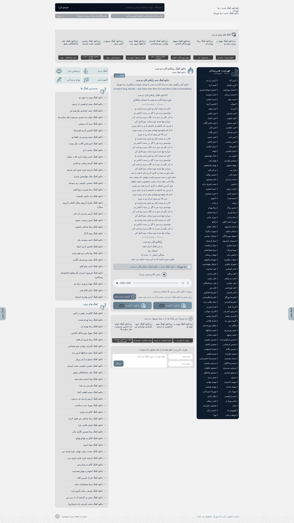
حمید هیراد (231, 198)
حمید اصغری (211, 189)
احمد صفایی (211, 99)
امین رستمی (231, 142)
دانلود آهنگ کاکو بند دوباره (91, 412)
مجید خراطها (211, 330)
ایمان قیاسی (231, 151)
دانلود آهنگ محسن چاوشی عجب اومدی (85, 366)
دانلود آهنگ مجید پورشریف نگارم (88, 260)
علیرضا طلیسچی (209, 297)
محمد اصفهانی (210, 349)
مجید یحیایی (211, 335)
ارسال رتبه (152, 251)
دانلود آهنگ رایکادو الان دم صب (170, 68)
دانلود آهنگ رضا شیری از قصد (89, 339)
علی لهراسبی (230, 288)
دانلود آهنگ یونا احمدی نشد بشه (89, 379)
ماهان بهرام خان (209, 325)
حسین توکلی (211, 175)
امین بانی (232, 137)
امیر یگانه (212, 132)
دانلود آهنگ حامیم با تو (93, 150)
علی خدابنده (211, 269)
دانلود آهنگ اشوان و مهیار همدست (87, 471)
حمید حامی (231, 193)
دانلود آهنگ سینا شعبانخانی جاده (88, 484)
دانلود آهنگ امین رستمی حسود (89, 220)
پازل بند (233, 170)
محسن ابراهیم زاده (228, 339)
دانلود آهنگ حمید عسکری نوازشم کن (86, 111)
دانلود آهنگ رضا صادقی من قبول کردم (85, 418)
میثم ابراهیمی (230, 396)
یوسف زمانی (230, 415)
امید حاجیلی (231, 113)
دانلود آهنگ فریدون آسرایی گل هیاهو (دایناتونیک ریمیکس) (82, 275)
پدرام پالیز (212, 170)
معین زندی (212, 377)
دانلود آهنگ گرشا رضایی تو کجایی (88, 163)
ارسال (118, 363)
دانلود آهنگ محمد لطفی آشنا (90, 392)
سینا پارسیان (211, 241)
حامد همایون (211, 179)
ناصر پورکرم (231, 401)
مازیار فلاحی (211, 321)
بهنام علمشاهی (210, 165)
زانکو (214, 222)
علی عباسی (231, 283)
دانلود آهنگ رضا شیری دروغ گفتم (88, 190)
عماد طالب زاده (209, 302)
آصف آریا (212, 85)
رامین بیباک (231, 208)
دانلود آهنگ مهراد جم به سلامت (89, 405)
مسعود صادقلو (210, 373)
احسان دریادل (230, 94)
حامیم (233, 184)
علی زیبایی (211, 278)
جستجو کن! (63, 7)
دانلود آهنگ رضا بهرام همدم (90, 320)
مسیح (233, 377)
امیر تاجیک (212, 118)
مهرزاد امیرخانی (209, 391)
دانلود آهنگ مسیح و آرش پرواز (89, 359)
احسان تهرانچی (229, 90)
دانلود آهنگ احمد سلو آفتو (91, 266)
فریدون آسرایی (229, 311)
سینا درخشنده (210, 245)
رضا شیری (232, 212)
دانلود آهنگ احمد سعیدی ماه (90, 240)
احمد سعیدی (211, 94)
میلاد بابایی (211, 396)
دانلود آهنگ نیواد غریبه (93, 445)
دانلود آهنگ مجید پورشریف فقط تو (87, 137)
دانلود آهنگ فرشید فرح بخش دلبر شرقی (84, 170)
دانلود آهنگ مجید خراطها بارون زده (87, 353)
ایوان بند (232, 156)
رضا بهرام (212, 208)
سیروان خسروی (229, 241)
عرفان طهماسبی (209, 264)
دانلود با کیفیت (170, 305)
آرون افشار (231, 85)
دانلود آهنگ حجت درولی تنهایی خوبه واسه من (82, 451)
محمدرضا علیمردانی (208, 358)
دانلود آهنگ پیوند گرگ (93, 233)
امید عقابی (211, 113)
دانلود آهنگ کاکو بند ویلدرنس (90, 464)
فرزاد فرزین (211, 307)
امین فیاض (211, 142)
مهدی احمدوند (230, 382)
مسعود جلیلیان (210, 368)
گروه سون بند (230, 321)
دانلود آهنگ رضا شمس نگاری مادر (87, 432)
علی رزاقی (231, 274)
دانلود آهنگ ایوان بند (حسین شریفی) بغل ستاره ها (80, 117)
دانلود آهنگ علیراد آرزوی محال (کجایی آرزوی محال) (83, 205)
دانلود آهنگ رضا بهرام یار (92, 326)
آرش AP (232, 80)
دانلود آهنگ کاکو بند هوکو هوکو (89, 438)
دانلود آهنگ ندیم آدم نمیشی (91, 124)
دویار (234, 203)
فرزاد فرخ (232, 307)
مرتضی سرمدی (229, 368)
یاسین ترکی (211, 410)
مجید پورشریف (230, 330)
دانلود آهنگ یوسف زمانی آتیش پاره (87, 491)
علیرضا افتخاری (210, 292)
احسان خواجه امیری (208, 90)
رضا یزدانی (231, 217)
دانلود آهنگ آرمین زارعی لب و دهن (87, 399)
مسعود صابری (230, 373)
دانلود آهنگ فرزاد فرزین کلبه (90, 478)
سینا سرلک (231, 250)
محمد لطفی (211, 354)
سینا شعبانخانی (210, 250)
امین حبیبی (211, 137)
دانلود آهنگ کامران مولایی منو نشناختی (85, 346)
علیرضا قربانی (230, 302)
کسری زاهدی (230, 316)
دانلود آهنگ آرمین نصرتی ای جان (88, 214)
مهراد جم (232, 391)
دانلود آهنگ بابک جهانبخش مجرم (88, 176)
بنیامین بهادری (230, 160)
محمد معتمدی (230, 358)
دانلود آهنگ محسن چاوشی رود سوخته (86, 183)
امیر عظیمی (231, 127)
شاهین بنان (231, 255)
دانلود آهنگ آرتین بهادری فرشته (89, 297)
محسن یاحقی (210, 344)
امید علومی (231, 118)
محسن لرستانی (229, 344)
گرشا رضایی (211, 316)
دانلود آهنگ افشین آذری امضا (90, 246)
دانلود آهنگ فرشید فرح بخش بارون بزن (85, 458)
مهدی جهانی (211, 382)
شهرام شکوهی (210, 259)
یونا (214, 415)
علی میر (213, 288)
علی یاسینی (231, 292)
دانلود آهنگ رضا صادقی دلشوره (89, 227)
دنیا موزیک (182, 267)
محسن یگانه (231, 349)
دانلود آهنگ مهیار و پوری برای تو (88, 284)
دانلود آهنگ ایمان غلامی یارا (90, 425)
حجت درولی (231, 189)
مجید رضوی (231, 335)
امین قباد (232, 146)
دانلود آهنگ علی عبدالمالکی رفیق (88, 372)
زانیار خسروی (230, 226)
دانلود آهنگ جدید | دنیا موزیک (226, 13)
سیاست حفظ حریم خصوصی (74, 516)
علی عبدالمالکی (209, 283)
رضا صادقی (211, 212)
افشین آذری (211, 104)
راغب (214, 203)
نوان (234, 405)
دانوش (213, 198)
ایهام (214, 151)
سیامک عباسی (210, 236)
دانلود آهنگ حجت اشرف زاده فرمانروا (85, 504)
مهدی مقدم (231, 387)
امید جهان (212, 109)
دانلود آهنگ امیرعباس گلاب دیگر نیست (85, 143)
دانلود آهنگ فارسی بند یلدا (91, 386)
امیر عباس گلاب (209, 123)
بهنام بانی (212, 160)
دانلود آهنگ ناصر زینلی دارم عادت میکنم (85, 157)
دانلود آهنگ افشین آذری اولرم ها (88, 130)
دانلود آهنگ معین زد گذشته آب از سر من (84, 497)
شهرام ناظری (230, 264)
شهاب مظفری (230, 259)
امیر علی (212, 127)
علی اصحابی (231, 269)
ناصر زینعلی (211, 401)
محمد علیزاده (230, 354)
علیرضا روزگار (230, 297)
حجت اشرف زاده (209, 184)
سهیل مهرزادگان (229, 236)
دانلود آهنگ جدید (227, 25)
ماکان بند (232, 325)
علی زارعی (211, 274)
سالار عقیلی (211, 226)
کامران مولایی (210, 311)
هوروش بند (231, 410)
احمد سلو (232, 99)
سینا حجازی (231, 245)
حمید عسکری (210, 193)
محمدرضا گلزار (230, 363)
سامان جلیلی (230, 231)
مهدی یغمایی (211, 387)
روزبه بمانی (211, 217)
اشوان (233, 104)
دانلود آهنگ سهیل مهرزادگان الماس (87, 333)
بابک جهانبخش (210, 156)
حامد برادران (230, 179)
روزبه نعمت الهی (229, 222)
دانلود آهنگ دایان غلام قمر (91, 290)
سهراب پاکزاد (210, 231)
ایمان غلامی (211, 146)
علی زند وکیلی (230, 278)
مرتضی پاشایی (210, 363)
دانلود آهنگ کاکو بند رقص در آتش (88, 313)
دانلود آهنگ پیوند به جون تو (91, 97)
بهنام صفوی (231, 165)
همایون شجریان (209, 405)
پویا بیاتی (232, 175)
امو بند (233, 109)
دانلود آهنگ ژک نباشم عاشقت (89, 196)
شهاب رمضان (210, 255)
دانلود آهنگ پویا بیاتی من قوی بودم (87, 253)
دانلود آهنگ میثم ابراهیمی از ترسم (87, 104)
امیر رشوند (231, 123)
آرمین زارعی (211, 80)
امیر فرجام (231, 132)
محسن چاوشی (210, 339)
